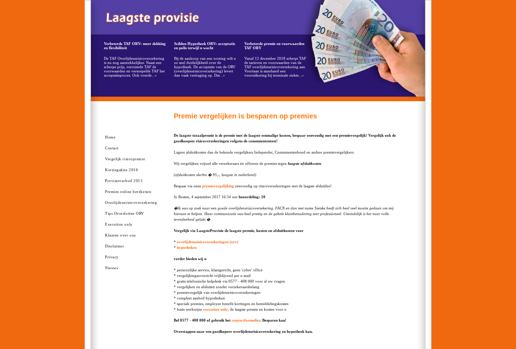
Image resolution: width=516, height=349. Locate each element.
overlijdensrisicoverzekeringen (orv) (207, 242)
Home (110, 137)
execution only (215, 309)
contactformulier (246, 320)
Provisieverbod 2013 (124, 181)
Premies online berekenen (128, 191)
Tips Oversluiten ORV (124, 213)
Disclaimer (114, 246)
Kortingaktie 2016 (121, 170)
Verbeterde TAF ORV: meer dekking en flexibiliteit (135, 45)
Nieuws (111, 268)
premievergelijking (218, 186)
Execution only (119, 224)
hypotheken (187, 247)
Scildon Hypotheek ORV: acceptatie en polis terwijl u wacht (204, 45)
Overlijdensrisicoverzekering (131, 202)
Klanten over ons (120, 235)
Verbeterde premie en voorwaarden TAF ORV (274, 45)
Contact (112, 148)
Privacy (112, 257)
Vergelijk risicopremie (125, 159)
